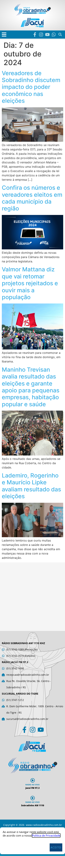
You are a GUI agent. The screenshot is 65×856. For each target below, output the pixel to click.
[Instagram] (41, 34)
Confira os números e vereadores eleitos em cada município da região (32, 198)
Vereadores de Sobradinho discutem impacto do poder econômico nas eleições (31, 87)
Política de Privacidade (46, 835)
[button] (4, 34)
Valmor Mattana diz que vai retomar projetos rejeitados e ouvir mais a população (30, 283)
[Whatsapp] (53, 34)
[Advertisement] (32, 596)
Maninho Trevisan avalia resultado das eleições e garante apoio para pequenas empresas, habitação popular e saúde (30, 387)
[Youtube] (47, 34)
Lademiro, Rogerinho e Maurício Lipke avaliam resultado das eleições (31, 486)
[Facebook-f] (34, 34)
